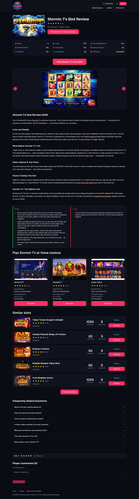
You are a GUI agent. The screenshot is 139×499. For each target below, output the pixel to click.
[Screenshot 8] (70, 110)
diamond (93, 137)
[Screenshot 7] (68, 110)
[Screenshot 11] (75, 110)
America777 (19, 282)
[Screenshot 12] (76, 110)
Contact (21, 491)
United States (109, 3)
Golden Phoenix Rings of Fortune (49, 334)
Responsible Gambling (34, 491)
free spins (85, 150)
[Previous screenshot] (15, 88)
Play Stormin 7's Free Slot (69, 62)
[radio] (21, 456)
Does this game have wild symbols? (69, 413)
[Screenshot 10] (73, 110)
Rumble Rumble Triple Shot (46, 363)
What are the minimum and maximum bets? (69, 430)
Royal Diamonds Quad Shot (86, 183)
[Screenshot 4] (63, 110)
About (14, 491)
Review (116, 320)
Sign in (123, 4)
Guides (109, 8)
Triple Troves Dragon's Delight (48, 320)
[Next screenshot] (124, 88)
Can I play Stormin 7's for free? (69, 436)
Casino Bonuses (97, 8)
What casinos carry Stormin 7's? (69, 442)
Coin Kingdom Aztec (43, 377)
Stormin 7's (36, 120)
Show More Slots (69, 392)
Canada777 (57, 282)
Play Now (31, 303)
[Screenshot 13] (78, 110)
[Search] (117, 3)
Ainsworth (36, 326)
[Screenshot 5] (65, 110)
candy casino (96, 282)
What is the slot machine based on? (69, 407)
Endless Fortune (41, 348)
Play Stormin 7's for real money (63, 32)
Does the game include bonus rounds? (69, 419)
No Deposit (120, 8)
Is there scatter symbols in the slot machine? (69, 425)
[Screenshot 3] (62, 110)
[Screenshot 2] (60, 110)
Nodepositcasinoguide (102, 196)
